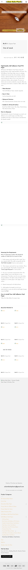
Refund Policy (8, 563)
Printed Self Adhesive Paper (8, 531)
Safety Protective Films (6, 511)
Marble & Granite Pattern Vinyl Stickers (10, 523)
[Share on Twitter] (18, 57)
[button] (2, 1)
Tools (2, 539)
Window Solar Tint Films (6, 545)
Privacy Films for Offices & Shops (8, 506)
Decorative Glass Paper (6, 504)
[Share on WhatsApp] (14, 57)
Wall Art (3, 542)
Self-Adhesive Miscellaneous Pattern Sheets (11, 532)
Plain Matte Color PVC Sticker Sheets (10, 527)
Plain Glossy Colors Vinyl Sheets (9, 525)
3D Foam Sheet (5, 519)
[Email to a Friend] (19, 57)
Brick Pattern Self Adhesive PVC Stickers (10, 521)
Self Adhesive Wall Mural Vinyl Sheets (9, 514)
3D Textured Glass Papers (7, 498)
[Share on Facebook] (16, 57)
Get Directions (6, 556)
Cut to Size (3, 501)
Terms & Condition (18, 563)
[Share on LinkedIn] (23, 57)
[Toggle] (26, 504)
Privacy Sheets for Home (6, 509)
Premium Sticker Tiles (6, 529)
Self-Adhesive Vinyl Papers (7, 516)
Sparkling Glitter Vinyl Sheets (8, 534)
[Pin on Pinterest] (21, 57)
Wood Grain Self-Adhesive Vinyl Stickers (11, 536)
